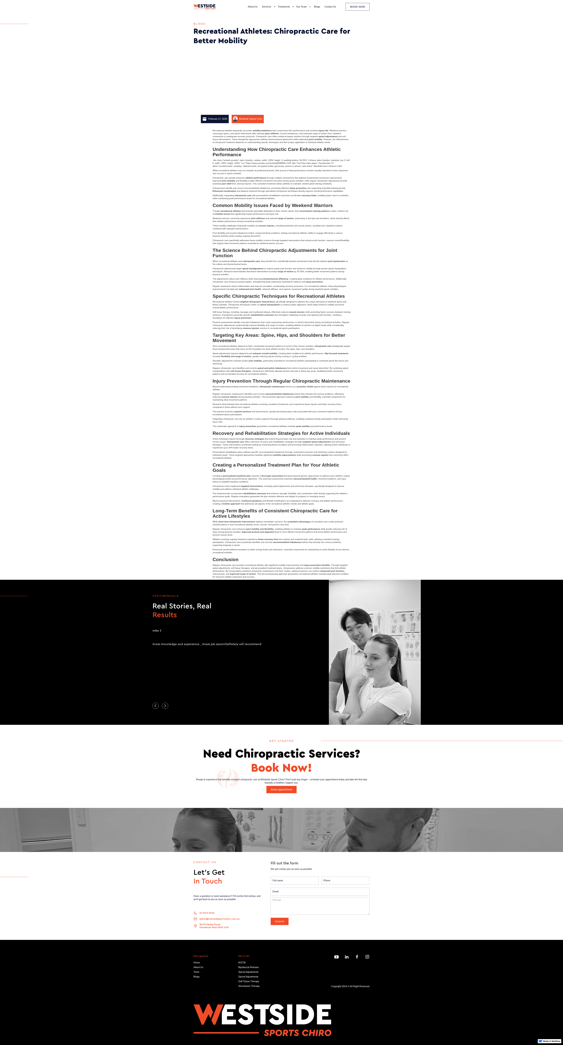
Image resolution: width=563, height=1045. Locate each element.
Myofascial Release (248, 967)
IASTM (241, 962)
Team (196, 972)
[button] (268, 7)
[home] (205, 6)
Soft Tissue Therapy (248, 981)
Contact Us (330, 6)
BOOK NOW (357, 6)
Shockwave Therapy (249, 986)
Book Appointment (281, 789)
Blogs (317, 6)
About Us (252, 6)
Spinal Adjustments (248, 972)
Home (197, 962)
